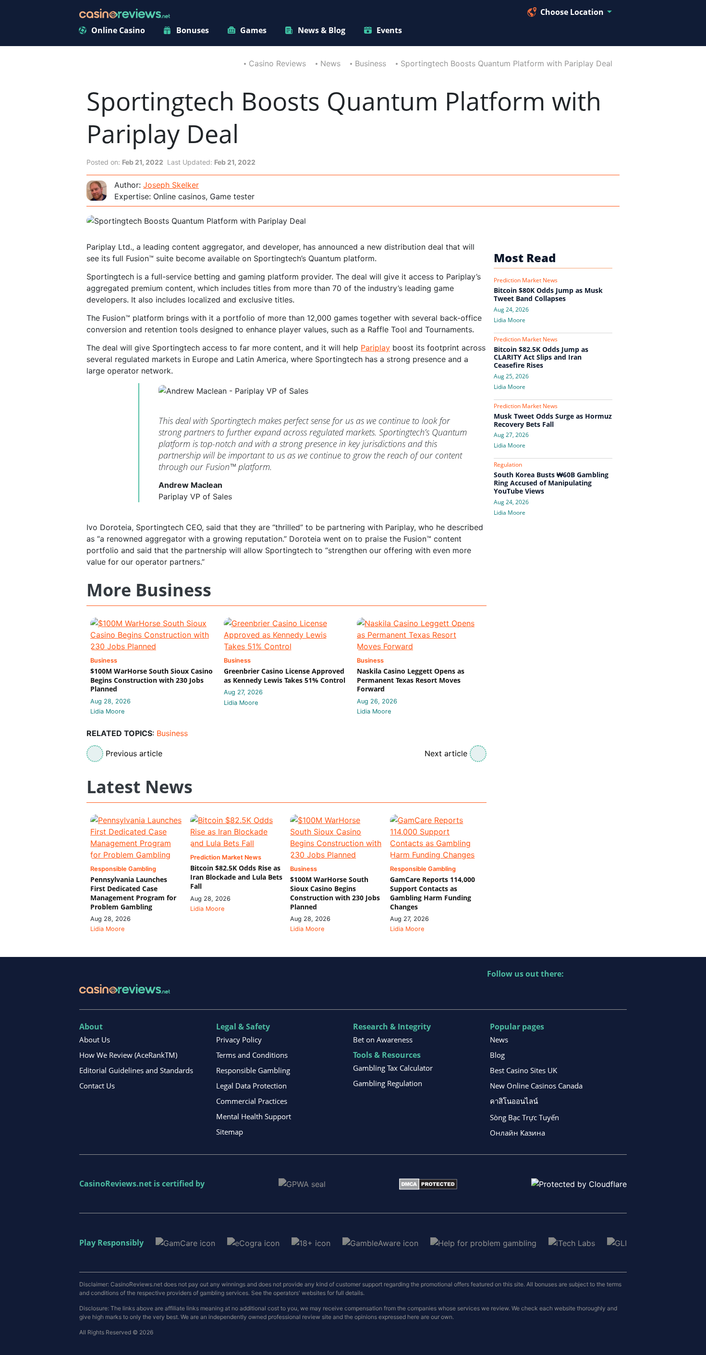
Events (389, 30)
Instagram (598, 994)
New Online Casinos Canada (536, 1085)
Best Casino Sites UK (523, 1070)
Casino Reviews (277, 63)
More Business (148, 590)
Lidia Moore (107, 711)
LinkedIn (515, 994)
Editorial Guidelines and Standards (136, 1070)
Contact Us (97, 1085)
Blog (497, 1055)
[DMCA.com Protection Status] (428, 1183)
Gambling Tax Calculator (393, 1068)
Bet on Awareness (383, 1039)
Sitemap (229, 1132)
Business (370, 63)
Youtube (557, 994)
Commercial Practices (251, 1101)
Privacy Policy (239, 1039)
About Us (94, 1039)
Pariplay (375, 347)
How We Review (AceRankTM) (128, 1055)
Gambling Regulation (387, 1083)
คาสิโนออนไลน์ (514, 1101)
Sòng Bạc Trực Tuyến (524, 1117)
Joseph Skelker (171, 185)
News (330, 63)
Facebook (577, 994)
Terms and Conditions (252, 1055)
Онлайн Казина (517, 1132)
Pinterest (536, 994)
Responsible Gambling (253, 1070)
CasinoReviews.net (115, 1183)
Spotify (619, 994)
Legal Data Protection (251, 1085)
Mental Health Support (253, 1116)
